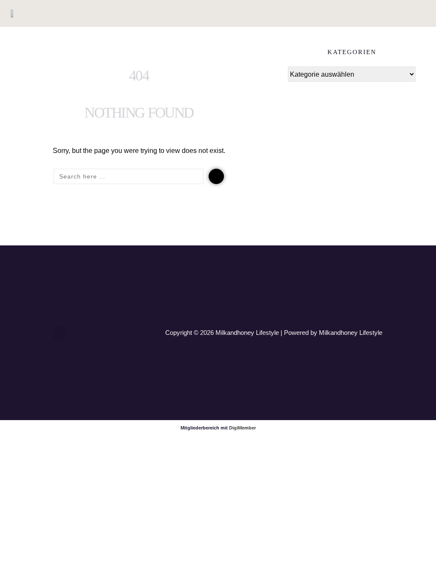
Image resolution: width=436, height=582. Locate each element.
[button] (398, 13)
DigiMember (242, 427)
